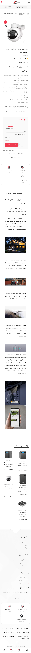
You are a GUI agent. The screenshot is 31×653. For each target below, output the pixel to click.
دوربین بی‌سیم (21, 13)
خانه (28, 13)
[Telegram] (15, 598)
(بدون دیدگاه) (22, 58)
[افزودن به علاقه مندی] (17, 58)
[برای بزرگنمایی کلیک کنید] (25, 42)
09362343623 (15, 157)
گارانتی (24, 131)
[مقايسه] (15, 58)
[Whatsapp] (18, 598)
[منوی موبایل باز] (29, 2)
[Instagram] (12, 598)
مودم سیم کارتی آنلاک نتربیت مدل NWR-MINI (22, 514)
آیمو (16, 13)
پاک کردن (7, 137)
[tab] (26, 193)
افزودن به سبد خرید (11, 145)
